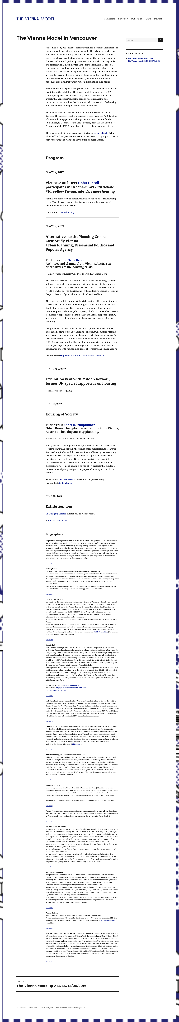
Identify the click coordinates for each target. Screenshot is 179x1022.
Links (148, 19)
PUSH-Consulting (101, 632)
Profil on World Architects (56, 690)
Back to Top (49, 594)
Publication (136, 19)
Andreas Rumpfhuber (79, 425)
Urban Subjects (101, 133)
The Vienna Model (29, 1008)
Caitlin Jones (65, 483)
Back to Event (49, 563)
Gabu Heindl (88, 183)
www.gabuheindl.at (71, 685)
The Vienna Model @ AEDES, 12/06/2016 (144, 61)
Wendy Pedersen (96, 355)
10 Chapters (109, 19)
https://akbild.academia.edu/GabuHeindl (71, 688)
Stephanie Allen (68, 355)
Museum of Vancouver (59, 520)
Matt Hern (82, 355)
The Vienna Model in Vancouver (140, 58)
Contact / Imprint (46, 1008)
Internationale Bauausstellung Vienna (71, 1008)
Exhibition (123, 19)
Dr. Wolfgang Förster (56, 514)
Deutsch (158, 19)
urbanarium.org (66, 212)
